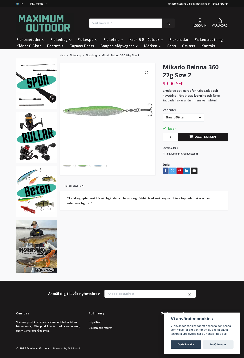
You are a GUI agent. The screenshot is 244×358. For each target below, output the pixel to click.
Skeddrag (91, 93)
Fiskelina (111, 77)
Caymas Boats (82, 83)
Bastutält (55, 83)
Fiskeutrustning (209, 77)
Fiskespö (86, 77)
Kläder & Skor (28, 83)
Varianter (169, 148)
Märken (150, 83)
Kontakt (208, 83)
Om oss (188, 83)
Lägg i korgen (205, 174)
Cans (171, 83)
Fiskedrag (59, 77)
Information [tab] (74, 224)
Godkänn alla (186, 344)
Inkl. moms (37, 4)
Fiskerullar (179, 77)
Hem (62, 93)
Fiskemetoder (28, 77)
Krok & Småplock (144, 77)
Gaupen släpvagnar (117, 83)
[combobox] (183, 155)
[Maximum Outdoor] (83, 37)
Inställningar (218, 344)
